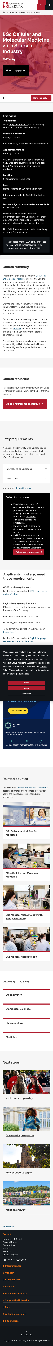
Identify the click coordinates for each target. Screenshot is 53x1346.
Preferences (26, 694)
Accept (26, 683)
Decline (26, 688)
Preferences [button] (23, 674)
